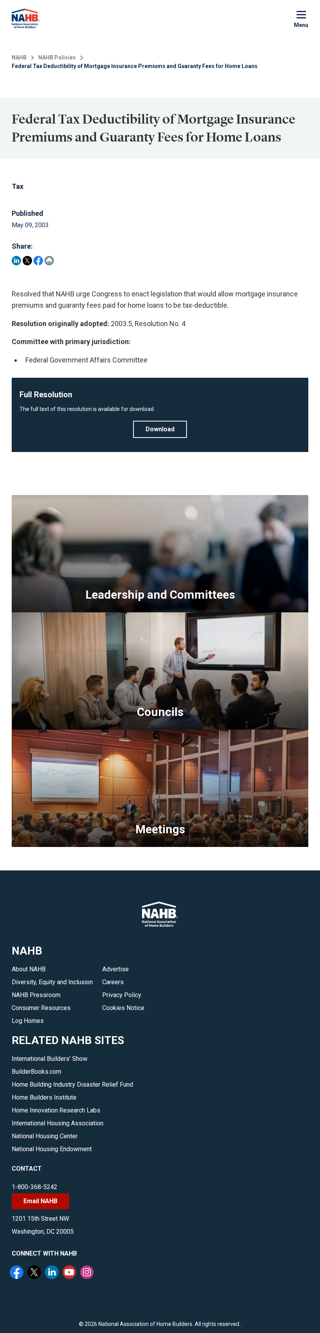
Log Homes (28, 1020)
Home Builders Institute (44, 1097)
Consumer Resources (41, 1008)
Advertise (115, 969)
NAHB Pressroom (36, 995)
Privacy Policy (121, 995)
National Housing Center (45, 1136)
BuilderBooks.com (36, 1071)
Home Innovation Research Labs (56, 1110)
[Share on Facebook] (38, 260)
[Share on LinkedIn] (16, 260)
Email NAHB (40, 1201)
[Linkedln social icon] (52, 1273)
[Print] (49, 260)
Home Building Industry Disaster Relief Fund (72, 1084)
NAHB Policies (57, 57)
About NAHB (29, 969)
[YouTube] (70, 1273)
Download (160, 429)
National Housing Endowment (52, 1149)
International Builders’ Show (49, 1058)
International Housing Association (57, 1123)
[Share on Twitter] (27, 260)
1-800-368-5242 (34, 1187)
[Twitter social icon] (35, 1273)
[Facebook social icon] (17, 1273)
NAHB (19, 57)
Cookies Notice (123, 1008)
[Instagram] (88, 1273)
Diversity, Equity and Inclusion (52, 982)
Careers (113, 982)
